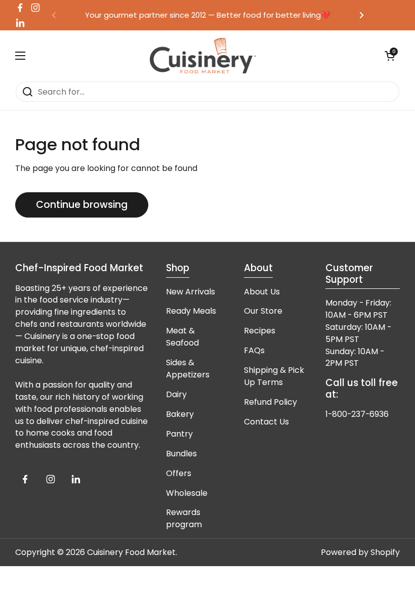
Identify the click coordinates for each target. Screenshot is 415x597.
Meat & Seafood (182, 337)
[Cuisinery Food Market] (203, 55)
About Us (262, 291)
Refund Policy (270, 402)
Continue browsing (82, 204)
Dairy (176, 394)
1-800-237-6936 (357, 414)
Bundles (181, 453)
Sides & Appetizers (188, 368)
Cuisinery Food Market (131, 552)
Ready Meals (191, 311)
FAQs (254, 350)
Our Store (263, 311)
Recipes (259, 330)
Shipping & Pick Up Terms (274, 376)
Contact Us (266, 422)
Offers (178, 473)
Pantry (179, 434)
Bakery (180, 414)
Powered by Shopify (360, 552)
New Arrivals (190, 291)
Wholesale (187, 493)
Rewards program (184, 518)
